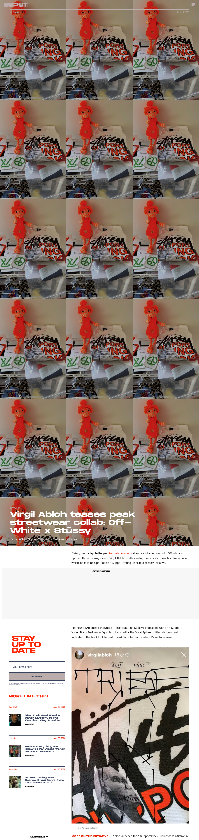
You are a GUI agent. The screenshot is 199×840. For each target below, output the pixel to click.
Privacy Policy (14, 684)
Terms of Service (53, 683)
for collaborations (120, 553)
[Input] (16, 4)
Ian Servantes (15, 12)
